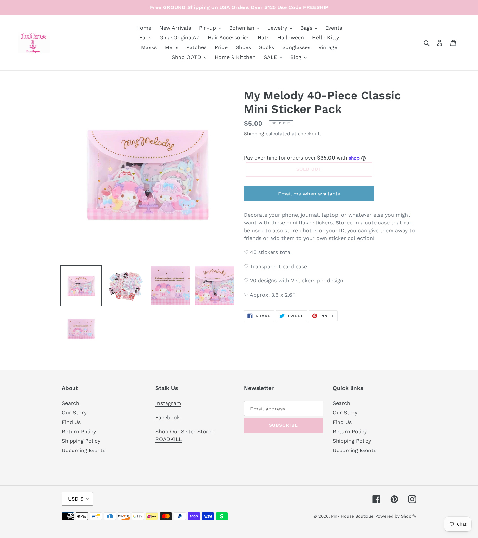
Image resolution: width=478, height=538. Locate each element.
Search (70, 403)
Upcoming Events (83, 450)
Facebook (167, 417)
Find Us (71, 422)
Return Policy (79, 431)
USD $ (76, 499)
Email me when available (309, 194)
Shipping (254, 134)
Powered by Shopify (395, 516)
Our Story (74, 413)
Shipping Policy (81, 441)
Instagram (168, 403)
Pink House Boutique (352, 516)
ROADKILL (168, 439)
